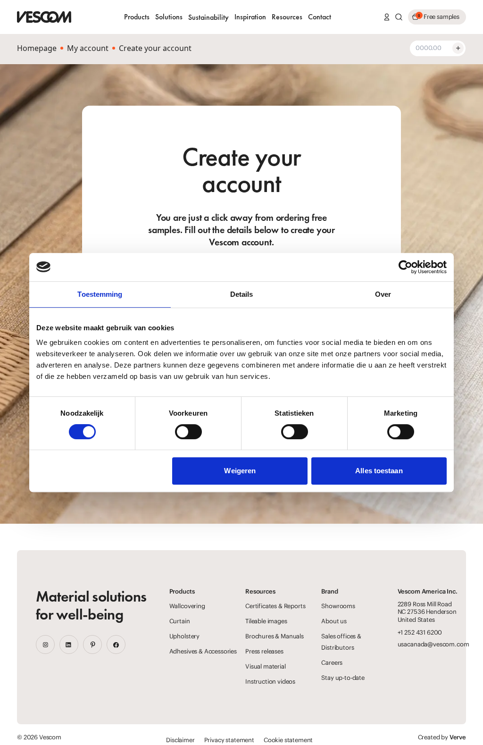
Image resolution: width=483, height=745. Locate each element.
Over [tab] (383, 294)
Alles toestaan (378, 471)
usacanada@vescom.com (433, 644)
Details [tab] (241, 294)
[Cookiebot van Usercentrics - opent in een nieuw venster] (405, 267)
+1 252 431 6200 (420, 632)
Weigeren (240, 471)
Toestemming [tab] (99, 294)
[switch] (188, 431)
